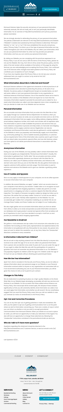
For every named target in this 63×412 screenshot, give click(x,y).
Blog (24, 401)
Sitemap (51, 404)
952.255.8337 (31, 376)
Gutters (6, 401)
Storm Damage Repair (10, 399)
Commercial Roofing (10, 403)
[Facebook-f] (36, 14)
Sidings (6, 397)
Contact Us (26, 403)
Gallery (25, 399)
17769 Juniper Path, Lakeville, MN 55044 (31, 378)
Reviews (25, 395)
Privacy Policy (43, 404)
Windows (6, 395)
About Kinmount (27, 393)
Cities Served (27, 397)
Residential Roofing (9, 393)
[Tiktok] (39, 14)
